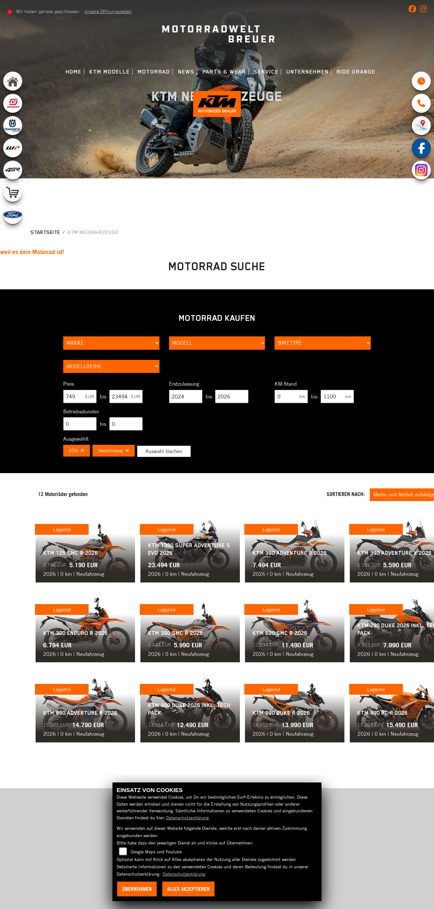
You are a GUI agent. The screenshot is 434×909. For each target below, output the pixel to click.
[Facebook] (421, 147)
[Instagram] (421, 170)
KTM (73, 450)
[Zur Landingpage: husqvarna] (12, 125)
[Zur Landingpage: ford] (12, 214)
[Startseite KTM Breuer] (217, 34)
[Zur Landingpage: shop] (12, 192)
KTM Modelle (110, 72)
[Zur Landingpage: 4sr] (12, 170)
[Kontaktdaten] (421, 103)
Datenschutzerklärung (187, 818)
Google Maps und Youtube (156, 852)
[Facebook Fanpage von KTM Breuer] (414, 10)
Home (74, 72)
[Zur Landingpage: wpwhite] (12, 147)
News (186, 72)
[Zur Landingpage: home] (12, 81)
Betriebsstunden (81, 411)
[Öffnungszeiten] (421, 81)
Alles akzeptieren (188, 889)
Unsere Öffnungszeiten (108, 11)
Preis (68, 384)
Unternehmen (308, 72)
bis (103, 396)
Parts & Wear (224, 72)
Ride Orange (356, 72)
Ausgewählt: (76, 439)
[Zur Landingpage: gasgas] (12, 103)
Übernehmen (137, 889)
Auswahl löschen (164, 451)
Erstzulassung (184, 384)
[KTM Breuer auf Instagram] (424, 10)
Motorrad (154, 72)
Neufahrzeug (110, 450)
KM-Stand (286, 384)
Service (266, 72)
